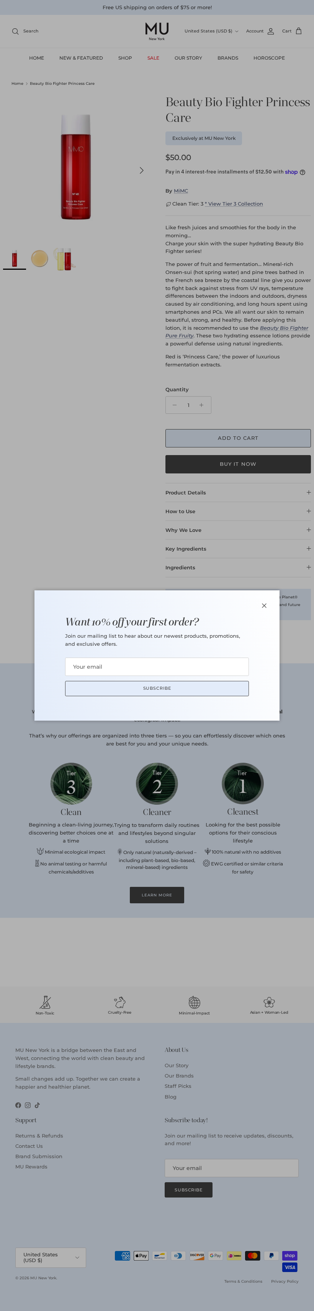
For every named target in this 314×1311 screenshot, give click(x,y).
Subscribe (157, 688)
